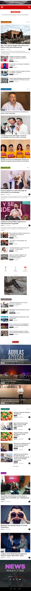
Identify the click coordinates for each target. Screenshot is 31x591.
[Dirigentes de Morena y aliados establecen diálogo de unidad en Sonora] (4, 58)
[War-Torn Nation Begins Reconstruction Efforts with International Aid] (15, 34)
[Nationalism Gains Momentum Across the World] (4, 311)
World (2, 43)
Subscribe (25, 266)
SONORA (11, 61)
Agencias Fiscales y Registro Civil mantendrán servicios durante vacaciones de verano (17, 256)
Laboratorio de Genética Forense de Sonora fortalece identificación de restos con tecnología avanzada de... (21, 457)
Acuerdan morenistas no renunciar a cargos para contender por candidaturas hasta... (15, 498)
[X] (17, 579)
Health (11, 243)
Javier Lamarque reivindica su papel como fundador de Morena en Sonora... (19, 331)
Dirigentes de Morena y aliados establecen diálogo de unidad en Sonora (17, 58)
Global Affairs (12, 312)
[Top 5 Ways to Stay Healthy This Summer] (4, 242)
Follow (15, 266)
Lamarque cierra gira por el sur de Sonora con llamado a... (18, 303)
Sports (11, 67)
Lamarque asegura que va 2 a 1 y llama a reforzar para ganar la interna (13, 400)
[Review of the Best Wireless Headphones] (7, 416)
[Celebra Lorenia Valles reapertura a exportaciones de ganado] (15, 210)
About (15, 588)
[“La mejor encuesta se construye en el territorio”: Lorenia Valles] (4, 250)
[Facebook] (11, 579)
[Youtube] (20, 579)
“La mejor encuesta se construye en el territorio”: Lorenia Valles (19, 248)
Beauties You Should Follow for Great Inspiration (14, 526)
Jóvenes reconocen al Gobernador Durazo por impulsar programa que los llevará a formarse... (15, 160)
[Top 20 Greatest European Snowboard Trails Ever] (4, 66)
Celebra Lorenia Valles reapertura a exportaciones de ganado (13, 222)
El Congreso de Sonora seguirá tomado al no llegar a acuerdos (19, 71)
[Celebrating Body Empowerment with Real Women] (4, 319)
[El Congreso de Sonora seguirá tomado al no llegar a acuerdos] (4, 73)
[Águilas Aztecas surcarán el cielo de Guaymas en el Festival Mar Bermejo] (15, 354)
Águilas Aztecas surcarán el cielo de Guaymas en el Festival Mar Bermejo (15, 360)
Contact (19, 588)
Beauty (11, 320)
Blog (11, 588)
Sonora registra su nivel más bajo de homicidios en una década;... (13, 191)
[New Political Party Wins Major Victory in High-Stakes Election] (7, 426)
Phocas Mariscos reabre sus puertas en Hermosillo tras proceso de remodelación (19, 234)
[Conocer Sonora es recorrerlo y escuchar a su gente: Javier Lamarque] (15, 101)
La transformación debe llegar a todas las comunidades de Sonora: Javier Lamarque (13, 136)
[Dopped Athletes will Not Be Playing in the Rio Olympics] (7, 436)
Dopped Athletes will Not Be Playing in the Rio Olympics (21, 434)
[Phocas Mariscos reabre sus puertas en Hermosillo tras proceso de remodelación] (4, 235)
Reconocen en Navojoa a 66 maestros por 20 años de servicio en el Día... (22, 445)
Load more (15, 466)
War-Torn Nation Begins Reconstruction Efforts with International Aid (15, 46)
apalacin (3, 49)
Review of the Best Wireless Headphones (22, 413)
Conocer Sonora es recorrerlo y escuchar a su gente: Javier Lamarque (15, 112)
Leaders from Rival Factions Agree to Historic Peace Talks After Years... (14, 555)
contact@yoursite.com (18, 576)
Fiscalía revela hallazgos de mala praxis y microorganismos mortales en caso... (19, 79)
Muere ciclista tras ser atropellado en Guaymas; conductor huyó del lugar (19, 324)
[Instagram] (14, 579)
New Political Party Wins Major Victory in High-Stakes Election (21, 424)
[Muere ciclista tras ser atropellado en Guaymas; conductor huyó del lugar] (4, 326)
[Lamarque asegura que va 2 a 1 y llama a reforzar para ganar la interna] (15, 394)
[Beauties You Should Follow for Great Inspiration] (15, 514)
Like (6, 266)
